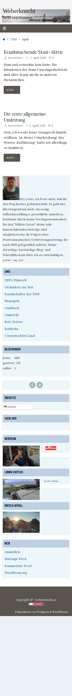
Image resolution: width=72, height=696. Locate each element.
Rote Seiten (13, 322)
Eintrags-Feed (15, 558)
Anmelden (12, 551)
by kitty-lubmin (51, 480)
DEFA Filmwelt (16, 280)
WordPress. (60, 611)
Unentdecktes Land (20, 336)
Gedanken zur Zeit (19, 287)
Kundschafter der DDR (22, 294)
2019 (14, 39)
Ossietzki (12, 315)
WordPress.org (16, 572)
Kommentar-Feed (18, 565)
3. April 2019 (38, 57)
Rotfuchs (11, 329)
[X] (40, 385)
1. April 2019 (37, 125)
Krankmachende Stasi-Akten (33, 52)
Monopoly (12, 301)
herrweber (15, 57)
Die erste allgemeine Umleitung (25, 117)
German (11, 406)
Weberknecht (19, 10)
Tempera (43, 611)
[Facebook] (32, 385)
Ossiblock (12, 308)
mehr (10, 89)
